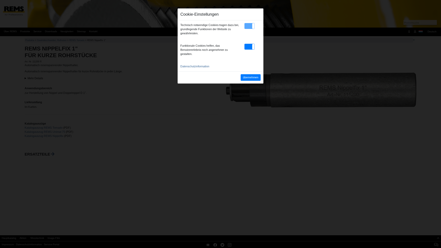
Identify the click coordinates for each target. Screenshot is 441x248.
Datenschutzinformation (194, 66)
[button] (249, 26)
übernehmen (250, 77)
